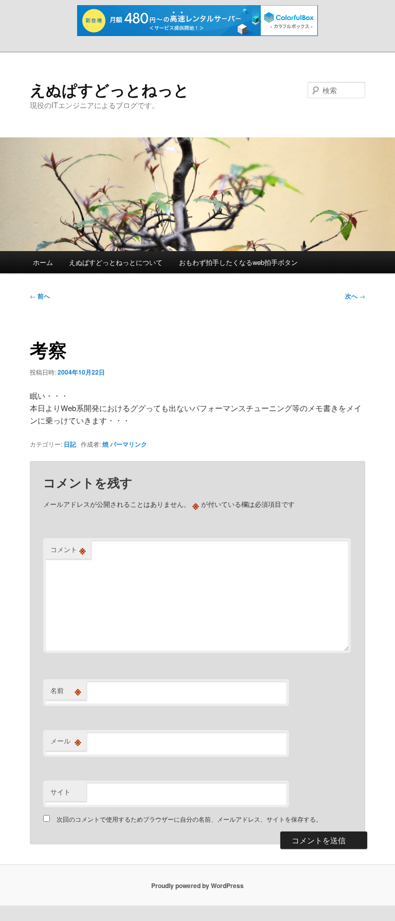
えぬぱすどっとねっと (109, 89)
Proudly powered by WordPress (197, 885)
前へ (40, 295)
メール (65, 741)
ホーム (43, 262)
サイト (60, 791)
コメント (68, 549)
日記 (70, 444)
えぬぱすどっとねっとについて (116, 262)
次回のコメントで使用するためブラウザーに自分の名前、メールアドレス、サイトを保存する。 (189, 818)
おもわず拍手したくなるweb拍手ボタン (238, 262)
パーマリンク (128, 444)
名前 (65, 690)
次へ (355, 295)
